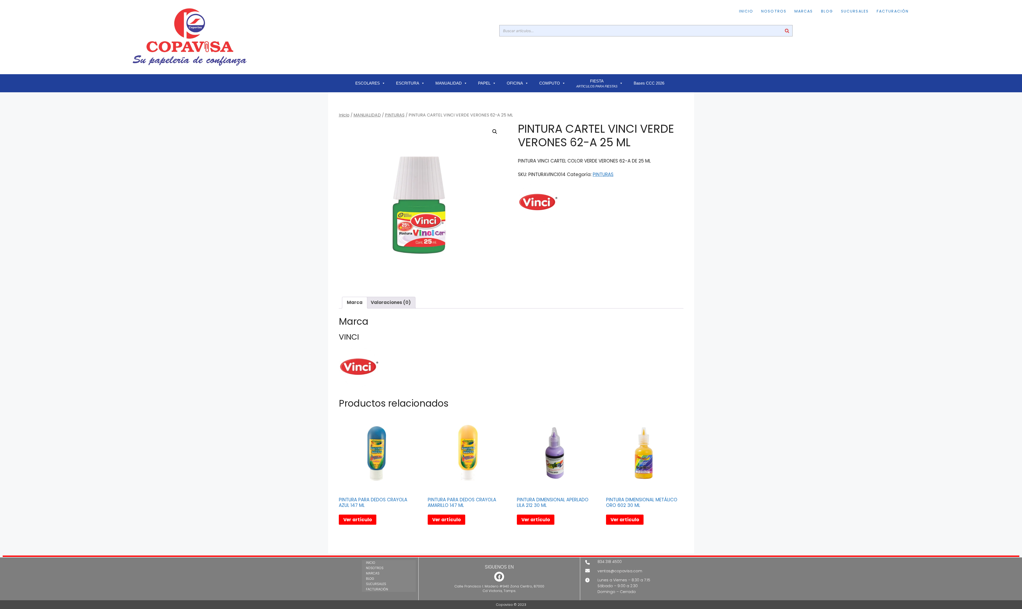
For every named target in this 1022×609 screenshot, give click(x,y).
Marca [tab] (354, 302)
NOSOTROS (773, 11)
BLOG (827, 11)
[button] (495, 131)
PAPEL (484, 83)
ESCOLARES (367, 83)
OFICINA (515, 83)
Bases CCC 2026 (649, 83)
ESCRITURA (407, 83)
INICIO (746, 11)
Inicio (344, 115)
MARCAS (803, 11)
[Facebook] (499, 577)
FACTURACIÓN (893, 11)
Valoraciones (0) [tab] (391, 302)
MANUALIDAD (448, 83)
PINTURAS (395, 115)
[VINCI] (538, 203)
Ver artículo (357, 519)
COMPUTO (549, 83)
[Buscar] (787, 30)
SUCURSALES (855, 11)
